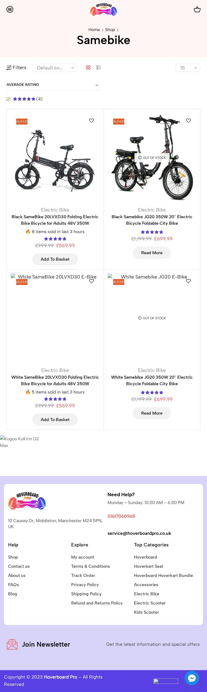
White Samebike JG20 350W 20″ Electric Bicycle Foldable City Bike (152, 380)
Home (94, 29)
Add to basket (55, 259)
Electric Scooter (150, 603)
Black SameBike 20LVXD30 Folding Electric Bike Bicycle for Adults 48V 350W (55, 220)
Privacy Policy (85, 584)
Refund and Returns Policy (97, 603)
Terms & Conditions (90, 566)
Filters (19, 67)
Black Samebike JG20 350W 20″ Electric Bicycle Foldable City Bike (152, 220)
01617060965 (121, 516)
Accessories (146, 584)
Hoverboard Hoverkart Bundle (163, 575)
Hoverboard (145, 557)
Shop (110, 29)
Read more (152, 252)
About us (17, 575)
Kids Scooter (146, 612)
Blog (12, 593)
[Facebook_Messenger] (192, 678)
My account (82, 557)
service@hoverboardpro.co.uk (139, 533)
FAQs (13, 584)
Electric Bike (55, 210)
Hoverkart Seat (148, 566)
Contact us (19, 566)
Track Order (83, 575)
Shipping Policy (86, 593)
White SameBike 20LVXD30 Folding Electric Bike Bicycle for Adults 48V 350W (55, 380)
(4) (39, 99)
